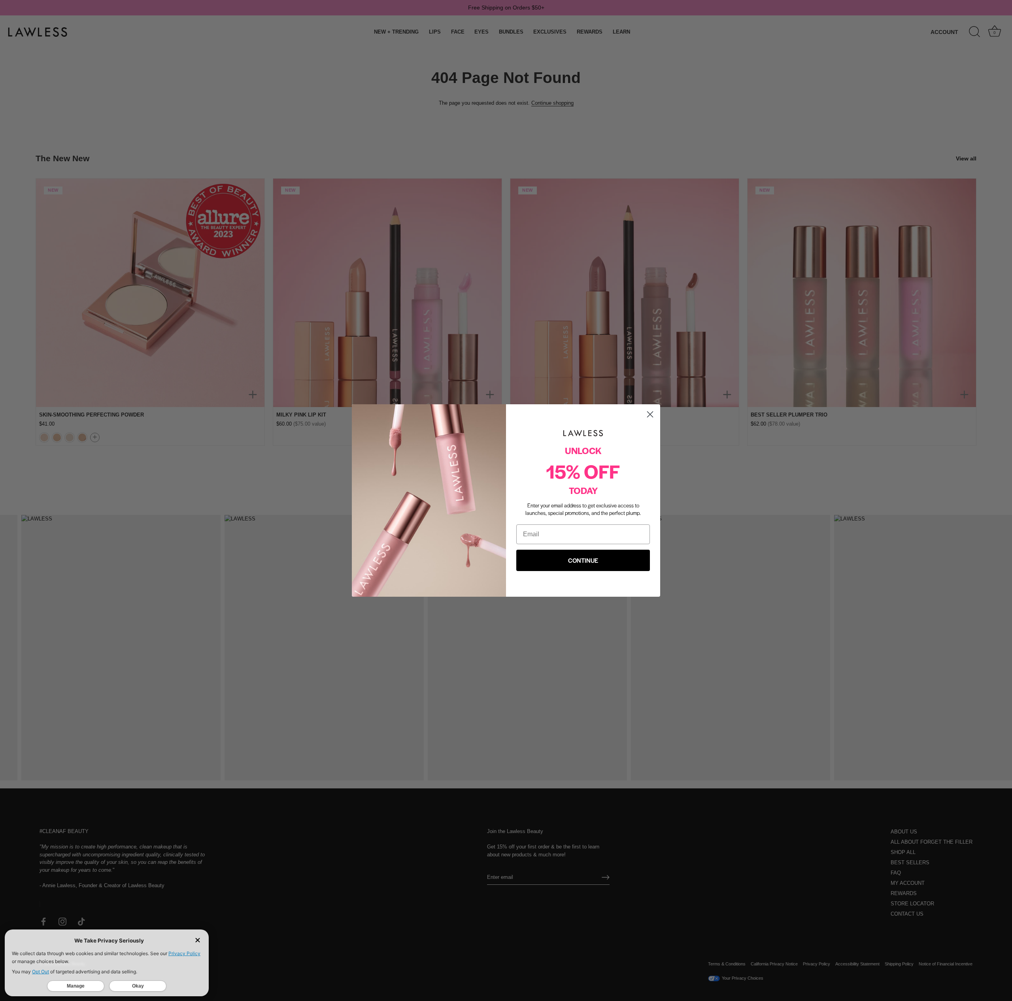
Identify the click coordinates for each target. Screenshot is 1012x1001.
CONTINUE (583, 560)
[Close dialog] (650, 414)
